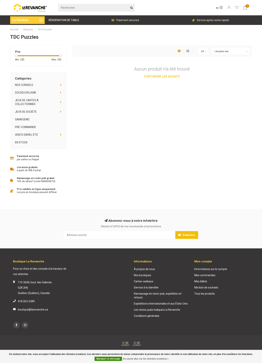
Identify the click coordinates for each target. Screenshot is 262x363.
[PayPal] (137, 344)
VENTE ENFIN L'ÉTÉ (26, 134)
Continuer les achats (162, 76)
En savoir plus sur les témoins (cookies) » (146, 358)
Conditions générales (146, 315)
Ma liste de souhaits (206, 287)
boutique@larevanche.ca (33, 309)
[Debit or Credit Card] (125, 344)
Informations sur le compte (210, 269)
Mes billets (200, 281)
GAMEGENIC (22, 119)
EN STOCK (21, 142)
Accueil (14, 29)
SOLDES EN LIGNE (25, 92)
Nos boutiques (142, 275)
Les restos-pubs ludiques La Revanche (157, 309)
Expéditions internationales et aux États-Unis (161, 303)
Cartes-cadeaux (143, 281)
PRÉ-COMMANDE (25, 127)
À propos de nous (144, 269)
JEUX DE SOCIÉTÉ (26, 111)
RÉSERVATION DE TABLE (64, 20)
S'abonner (188, 235)
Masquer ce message (108, 358)
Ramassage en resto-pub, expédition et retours (157, 295)
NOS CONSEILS (24, 84)
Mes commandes (204, 275)
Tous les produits (204, 293)
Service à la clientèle (146, 287)
